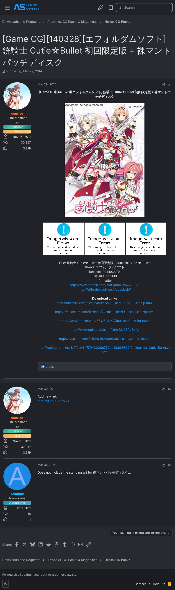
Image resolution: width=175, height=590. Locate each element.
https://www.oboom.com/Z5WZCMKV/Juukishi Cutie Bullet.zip (105, 321)
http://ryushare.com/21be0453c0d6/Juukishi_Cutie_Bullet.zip (104, 339)
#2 (170, 389)
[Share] (164, 85)
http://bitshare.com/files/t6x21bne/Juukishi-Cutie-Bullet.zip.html (104, 303)
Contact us (142, 584)
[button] (7, 7)
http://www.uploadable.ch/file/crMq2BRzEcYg (105, 329)
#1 (170, 85)
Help (156, 584)
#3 (170, 465)
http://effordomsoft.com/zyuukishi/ (105, 289)
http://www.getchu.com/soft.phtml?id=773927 (104, 285)
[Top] (164, 583)
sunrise (11, 71)
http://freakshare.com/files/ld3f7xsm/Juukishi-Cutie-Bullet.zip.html (104, 312)
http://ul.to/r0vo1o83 (53, 401)
